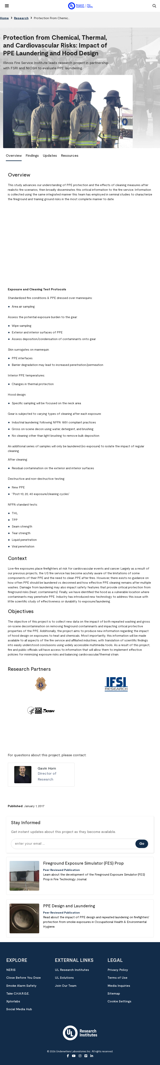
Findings (32, 156)
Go (141, 843)
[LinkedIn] (91, 1056)
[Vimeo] (85, 1056)
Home (4, 18)
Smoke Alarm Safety (21, 985)
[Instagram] (80, 1056)
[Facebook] (68, 1056)
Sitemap (114, 993)
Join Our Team (65, 985)
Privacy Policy (118, 969)
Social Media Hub (19, 1009)
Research (21, 18)
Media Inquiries (119, 985)
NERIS (11, 969)
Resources (69, 156)
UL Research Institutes (72, 969)
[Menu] (4, 4)
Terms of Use (117, 977)
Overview (14, 156)
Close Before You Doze (23, 977)
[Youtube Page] (74, 1056)
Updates (50, 156)
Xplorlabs (13, 1001)
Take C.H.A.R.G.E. (17, 993)
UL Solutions (64, 977)
